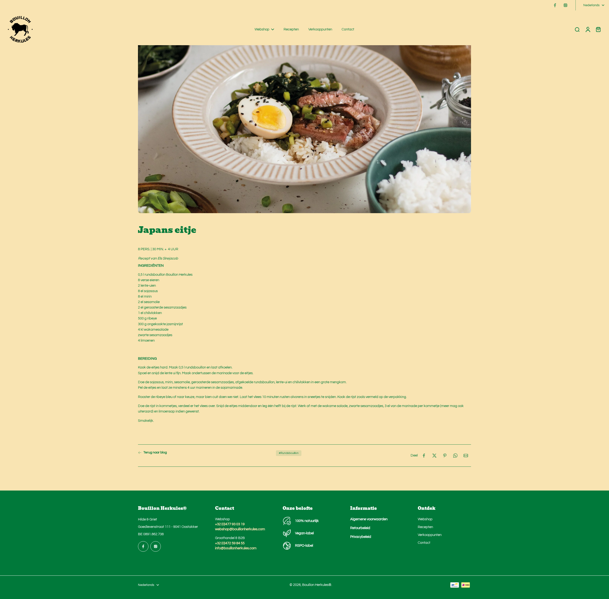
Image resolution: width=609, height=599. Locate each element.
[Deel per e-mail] (466, 455)
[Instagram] (565, 5)
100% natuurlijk (307, 521)
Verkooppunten (430, 535)
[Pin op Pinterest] (445, 455)
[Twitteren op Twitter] (434, 455)
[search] (577, 29)
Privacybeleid (360, 537)
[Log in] (587, 29)
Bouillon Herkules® (316, 585)
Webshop (425, 519)
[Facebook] (555, 5)
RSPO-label (304, 545)
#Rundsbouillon (289, 453)
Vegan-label (304, 533)
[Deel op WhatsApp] (455, 455)
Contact (424, 543)
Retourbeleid (360, 528)
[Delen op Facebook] (424, 455)
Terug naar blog (155, 452)
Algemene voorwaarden (369, 519)
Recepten (425, 527)
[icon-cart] (598, 29)
